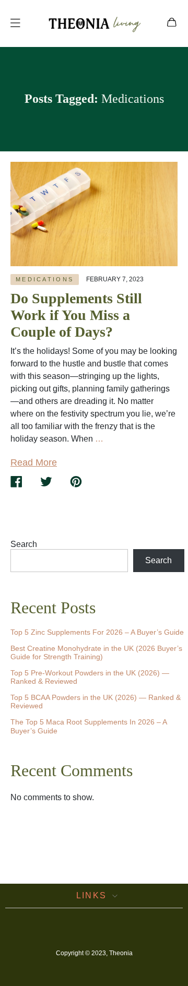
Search (23, 544)
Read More (33, 462)
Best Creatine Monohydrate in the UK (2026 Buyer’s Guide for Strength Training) (96, 652)
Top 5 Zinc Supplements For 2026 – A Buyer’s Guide (97, 632)
